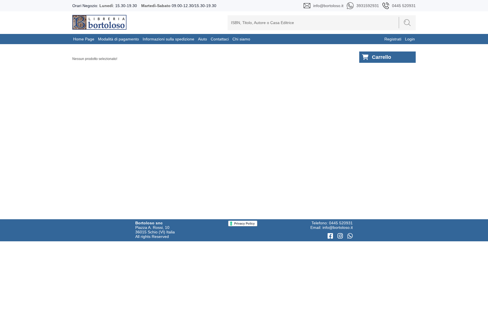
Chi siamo (241, 39)
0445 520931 (341, 223)
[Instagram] (341, 236)
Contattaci (220, 39)
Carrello (381, 57)
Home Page (83, 39)
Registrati (392, 39)
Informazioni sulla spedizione (168, 39)
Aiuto (202, 39)
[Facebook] (331, 236)
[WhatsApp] (350, 236)
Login (410, 39)
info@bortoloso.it (338, 227)
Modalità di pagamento (118, 39)
